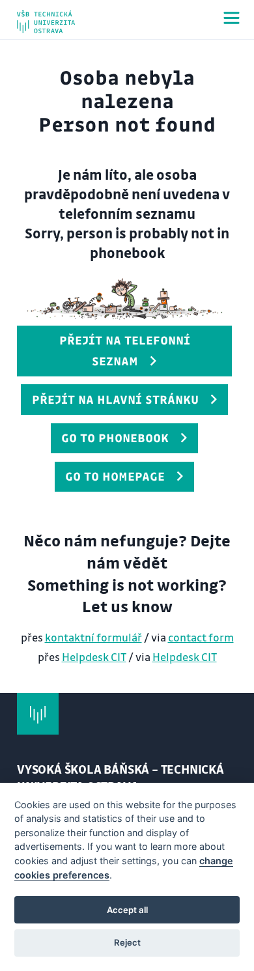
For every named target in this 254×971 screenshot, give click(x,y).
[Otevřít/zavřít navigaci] (231, 17)
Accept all (127, 910)
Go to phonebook (115, 437)
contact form (201, 637)
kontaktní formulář (93, 637)
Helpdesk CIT (94, 657)
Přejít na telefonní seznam (124, 350)
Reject (127, 942)
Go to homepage (115, 476)
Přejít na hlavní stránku (115, 399)
